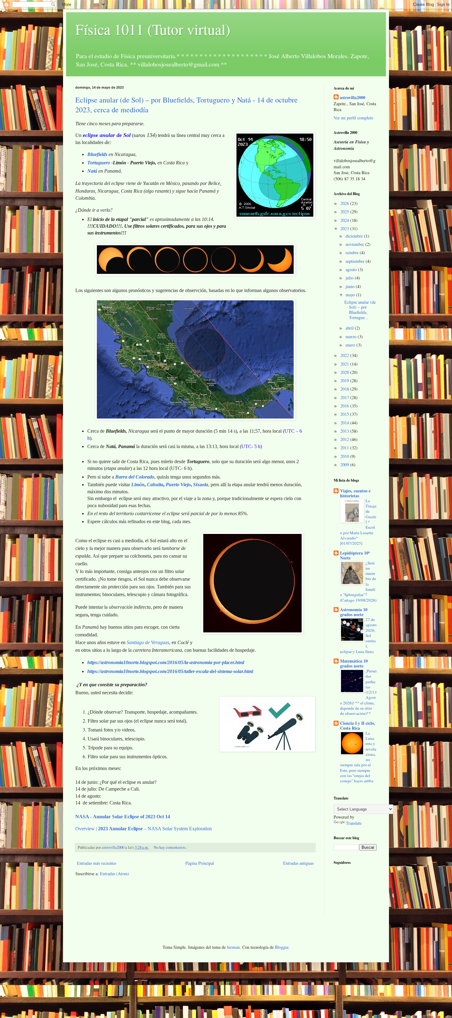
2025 (345, 211)
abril (350, 328)
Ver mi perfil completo (353, 118)
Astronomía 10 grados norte (353, 612)
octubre (353, 252)
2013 (345, 431)
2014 (345, 423)
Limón (138, 484)
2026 (345, 203)
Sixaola (200, 484)
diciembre (355, 236)
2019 (345, 380)
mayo (351, 295)
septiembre (356, 261)
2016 (345, 406)
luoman (233, 947)
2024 (345, 220)
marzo (352, 336)
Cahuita (155, 484)
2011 (345, 448)
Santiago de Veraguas (148, 642)
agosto (352, 269)
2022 (345, 355)
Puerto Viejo (178, 484)
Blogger (281, 947)
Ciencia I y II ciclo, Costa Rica (357, 725)
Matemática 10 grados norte (354, 663)
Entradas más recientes (96, 863)
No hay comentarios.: (171, 847)
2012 (345, 439)
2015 (345, 414)
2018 (345, 389)
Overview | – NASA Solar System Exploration (143, 828)
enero (351, 345)
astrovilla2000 (352, 97)
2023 (345, 228)
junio (351, 286)
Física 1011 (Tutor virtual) (152, 29)
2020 (345, 372)
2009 (345, 464)
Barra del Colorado (134, 476)
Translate (354, 823)
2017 (345, 397)
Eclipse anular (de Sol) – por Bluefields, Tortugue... (360, 309)
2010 (345, 456)
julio (350, 278)
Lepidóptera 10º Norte (355, 555)
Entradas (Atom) (114, 873)
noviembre (355, 244)
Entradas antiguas (298, 863)
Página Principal (199, 863)
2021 (345, 364)
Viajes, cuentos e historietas (355, 493)
